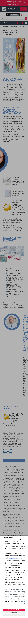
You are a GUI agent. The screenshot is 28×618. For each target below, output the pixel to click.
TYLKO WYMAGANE (14, 612)
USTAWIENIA (14, 615)
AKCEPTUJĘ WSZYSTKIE (14, 609)
